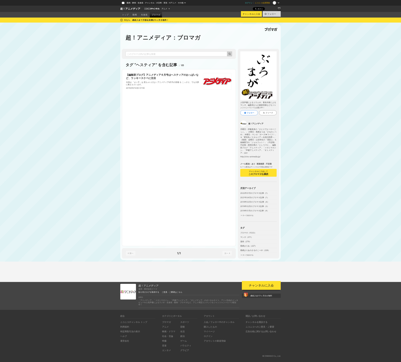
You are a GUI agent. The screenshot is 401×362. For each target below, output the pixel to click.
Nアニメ (172, 3)
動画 (128, 3)
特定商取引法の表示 (130, 331)
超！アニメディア (130, 8)
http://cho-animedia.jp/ (250, 157)
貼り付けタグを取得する (148, 292)
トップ (125, 14)
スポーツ (184, 322)
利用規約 (124, 326)
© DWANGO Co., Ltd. (271, 356)
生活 (182, 331)
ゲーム (183, 340)
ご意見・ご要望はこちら (172, 292)
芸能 (182, 326)
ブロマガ (155, 14)
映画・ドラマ (168, 331)
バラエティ (185, 345)
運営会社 (124, 340)
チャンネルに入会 (251, 14)
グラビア (184, 350)
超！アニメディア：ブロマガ (163, 37)
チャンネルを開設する (257, 322)
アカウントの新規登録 (215, 340)
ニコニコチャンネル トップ (133, 322)
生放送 (140, 3)
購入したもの (210, 326)
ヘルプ (123, 336)
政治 (182, 336)
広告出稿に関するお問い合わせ (261, 331)
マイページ (209, 331)
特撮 (164, 340)
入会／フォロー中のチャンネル (219, 322)
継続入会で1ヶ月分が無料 (261, 295)
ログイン (249, 3)
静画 (134, 3)
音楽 (164, 345)
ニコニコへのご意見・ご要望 (260, 326)
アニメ (164, 9)
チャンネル (149, 3)
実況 (165, 3)
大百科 (159, 3)
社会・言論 (167, 336)
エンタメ (166, 350)
